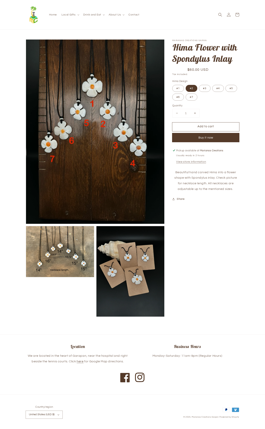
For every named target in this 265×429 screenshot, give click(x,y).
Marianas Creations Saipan (205, 417)
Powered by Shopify (229, 417)
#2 (191, 88)
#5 (231, 88)
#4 (218, 88)
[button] (70, 15)
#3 (204, 88)
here (80, 361)
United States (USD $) (42, 414)
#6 (178, 97)
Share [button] (181, 198)
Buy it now (205, 137)
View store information (191, 161)
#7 (191, 97)
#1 (178, 88)
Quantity (177, 105)
